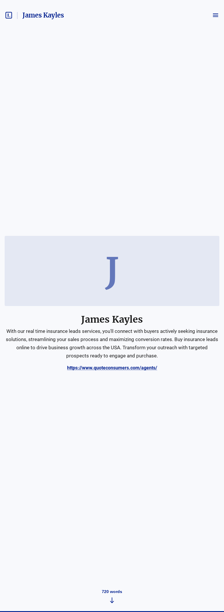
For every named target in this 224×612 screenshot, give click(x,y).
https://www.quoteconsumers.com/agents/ (112, 368)
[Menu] (215, 15)
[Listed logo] (9, 15)
